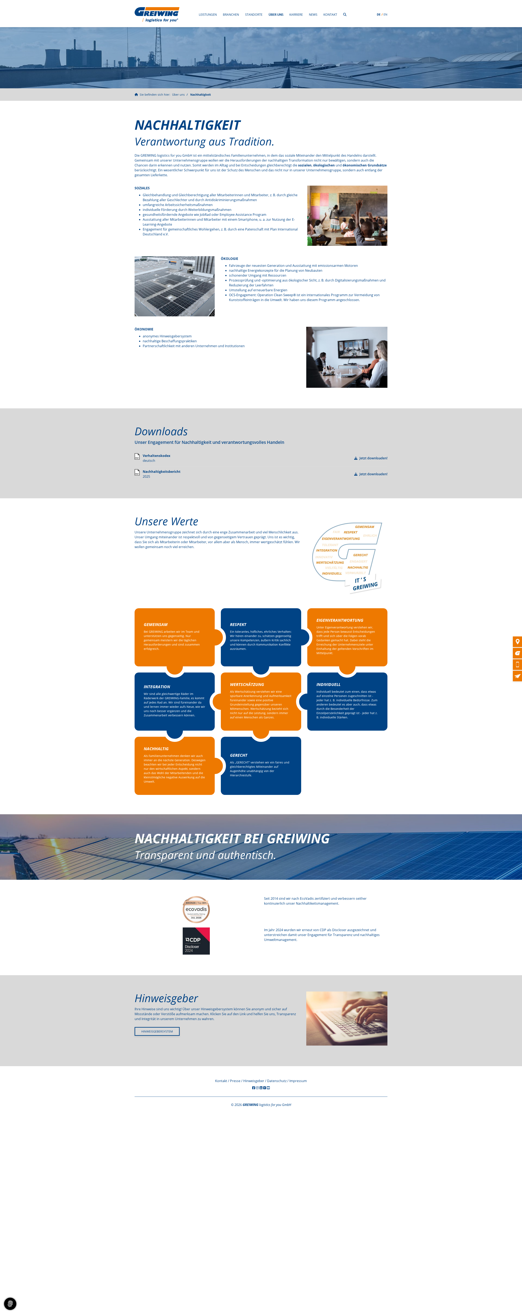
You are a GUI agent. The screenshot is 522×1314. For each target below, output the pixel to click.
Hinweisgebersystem (157, 1031)
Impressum (298, 1081)
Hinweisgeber (253, 1081)
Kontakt (330, 14)
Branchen (231, 14)
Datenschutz (276, 1081)
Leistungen (208, 14)
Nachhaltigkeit (200, 94)
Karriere (296, 14)
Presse (235, 1081)
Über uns (276, 14)
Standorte (253, 14)
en (385, 14)
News (313, 14)
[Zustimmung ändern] (10, 1304)
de (378, 14)
